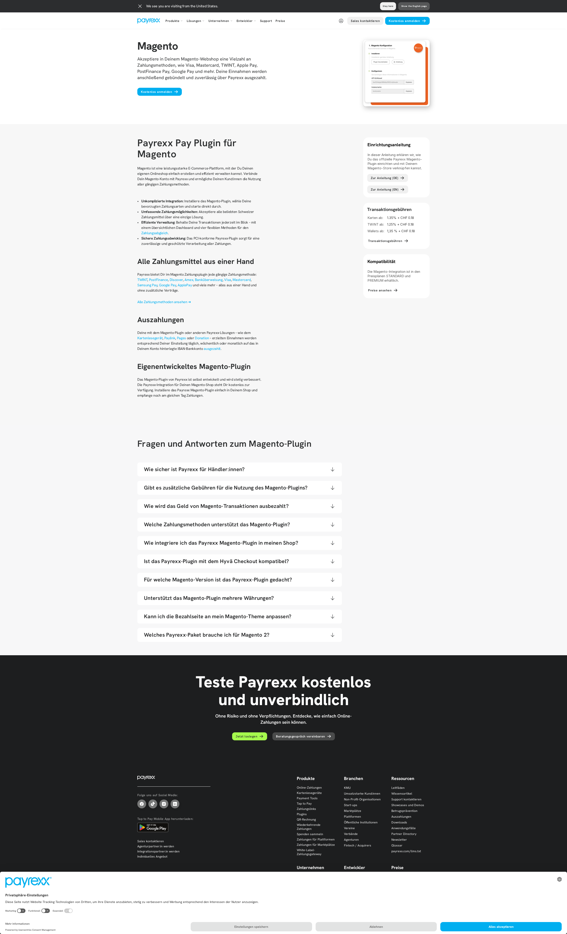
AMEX (221, 530)
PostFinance (158, 279)
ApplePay (185, 285)
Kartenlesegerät (150, 338)
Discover (176, 279)
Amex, (189, 279)
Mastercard (242, 279)
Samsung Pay (147, 285)
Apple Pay (268, 530)
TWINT (142, 279)
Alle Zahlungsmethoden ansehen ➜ (164, 302)
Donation (202, 338)
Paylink (169, 338)
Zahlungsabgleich (154, 233)
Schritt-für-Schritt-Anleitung (255, 549)
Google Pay (167, 285)
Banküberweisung (209, 279)
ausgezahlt (212, 348)
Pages (181, 338)
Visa (227, 279)
